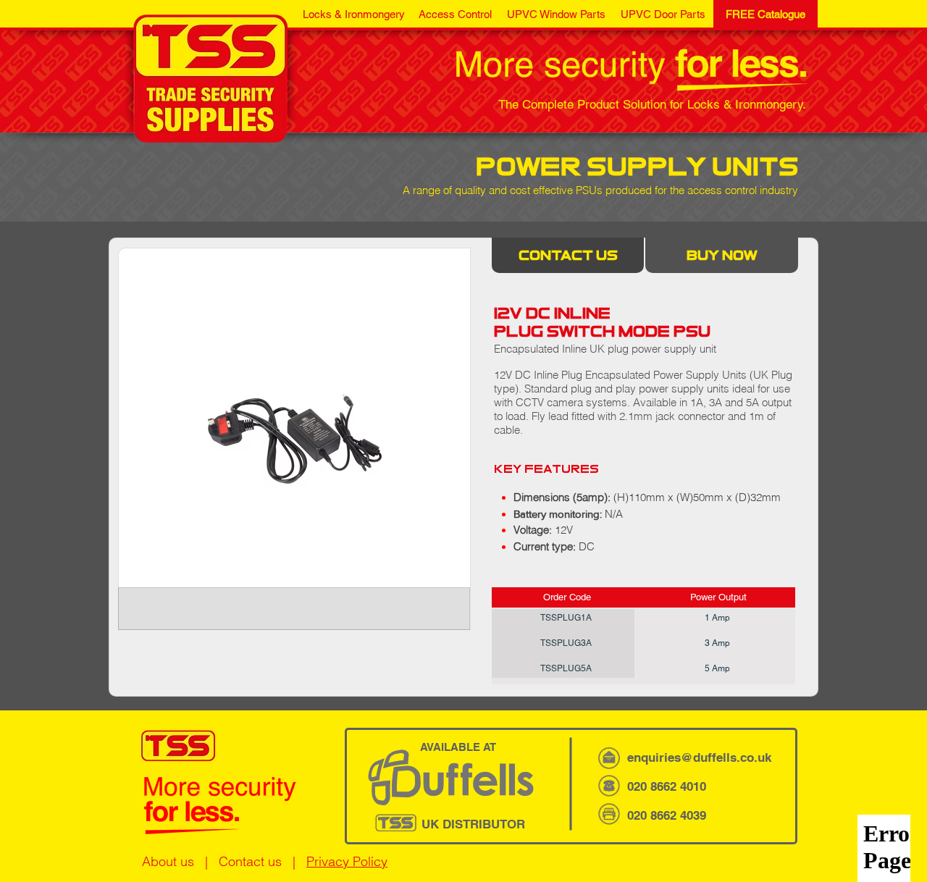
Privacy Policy (346, 861)
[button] (353, 14)
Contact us (250, 861)
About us (168, 861)
